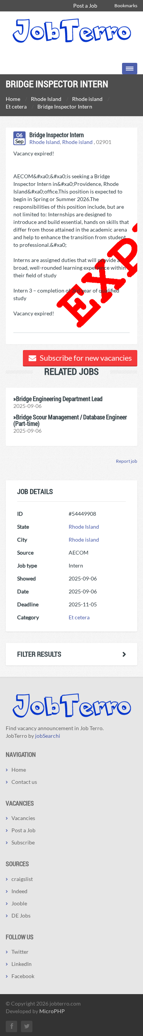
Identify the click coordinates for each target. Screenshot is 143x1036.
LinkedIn (21, 964)
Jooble (19, 903)
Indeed (19, 891)
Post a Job (85, 5)
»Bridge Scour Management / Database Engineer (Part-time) (70, 420)
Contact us (24, 782)
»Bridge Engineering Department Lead (58, 399)
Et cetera (79, 617)
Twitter (20, 951)
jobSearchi (47, 735)
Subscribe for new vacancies (85, 357)
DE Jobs (21, 915)
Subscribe (23, 842)
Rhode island (77, 142)
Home (18, 769)
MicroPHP (52, 1011)
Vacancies (23, 818)
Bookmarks (125, 5)
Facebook (22, 976)
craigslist (22, 879)
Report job (126, 461)
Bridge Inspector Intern (56, 135)
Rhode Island (44, 142)
